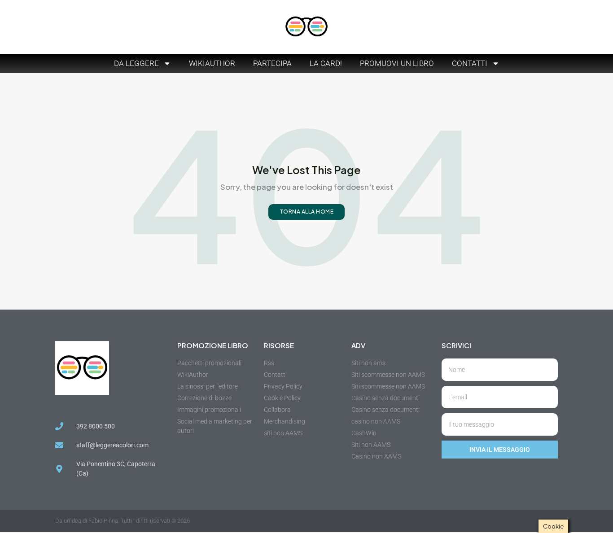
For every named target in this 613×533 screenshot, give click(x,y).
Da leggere (136, 63)
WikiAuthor (212, 63)
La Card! (326, 63)
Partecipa (272, 63)
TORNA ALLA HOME (307, 211)
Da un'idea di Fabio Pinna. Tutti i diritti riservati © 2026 (122, 520)
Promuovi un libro (397, 63)
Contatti (469, 63)
